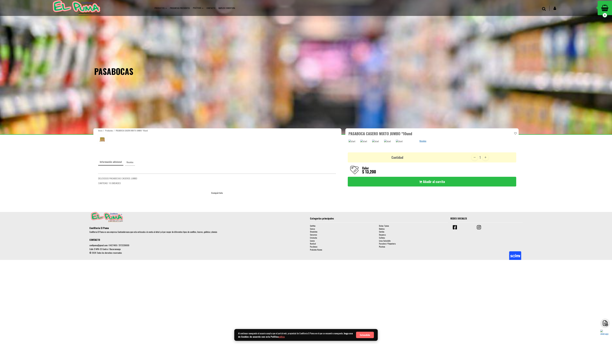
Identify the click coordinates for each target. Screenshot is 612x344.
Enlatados (313, 237)
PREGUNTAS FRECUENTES (180, 8)
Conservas (313, 234)
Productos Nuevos (316, 249)
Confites (313, 226)
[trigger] (605, 323)
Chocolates (313, 231)
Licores (312, 241)
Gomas (312, 229)
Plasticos (382, 246)
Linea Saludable (384, 241)
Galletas (382, 237)
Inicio (100, 130)
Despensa (382, 234)
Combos (381, 231)
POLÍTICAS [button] (197, 8)
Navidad (313, 243)
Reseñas (422, 141)
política (281, 336)
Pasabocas (313, 246)
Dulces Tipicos (384, 226)
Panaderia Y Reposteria (387, 243)
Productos (109, 130)
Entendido (365, 335)
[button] (161, 8)
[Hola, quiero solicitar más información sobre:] (605, 334)
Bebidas (382, 229)
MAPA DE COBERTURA (227, 8)
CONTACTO (211, 8)
